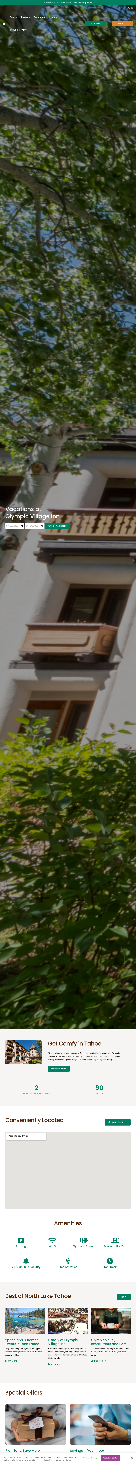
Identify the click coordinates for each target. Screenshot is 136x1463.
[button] (94, 23)
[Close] (132, 1458)
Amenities (68, 1223)
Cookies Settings (90, 1458)
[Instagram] (132, 8)
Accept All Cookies (111, 1458)
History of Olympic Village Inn (63, 1342)
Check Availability (57, 525)
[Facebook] (129, 8)
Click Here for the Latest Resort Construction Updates (68, 2)
